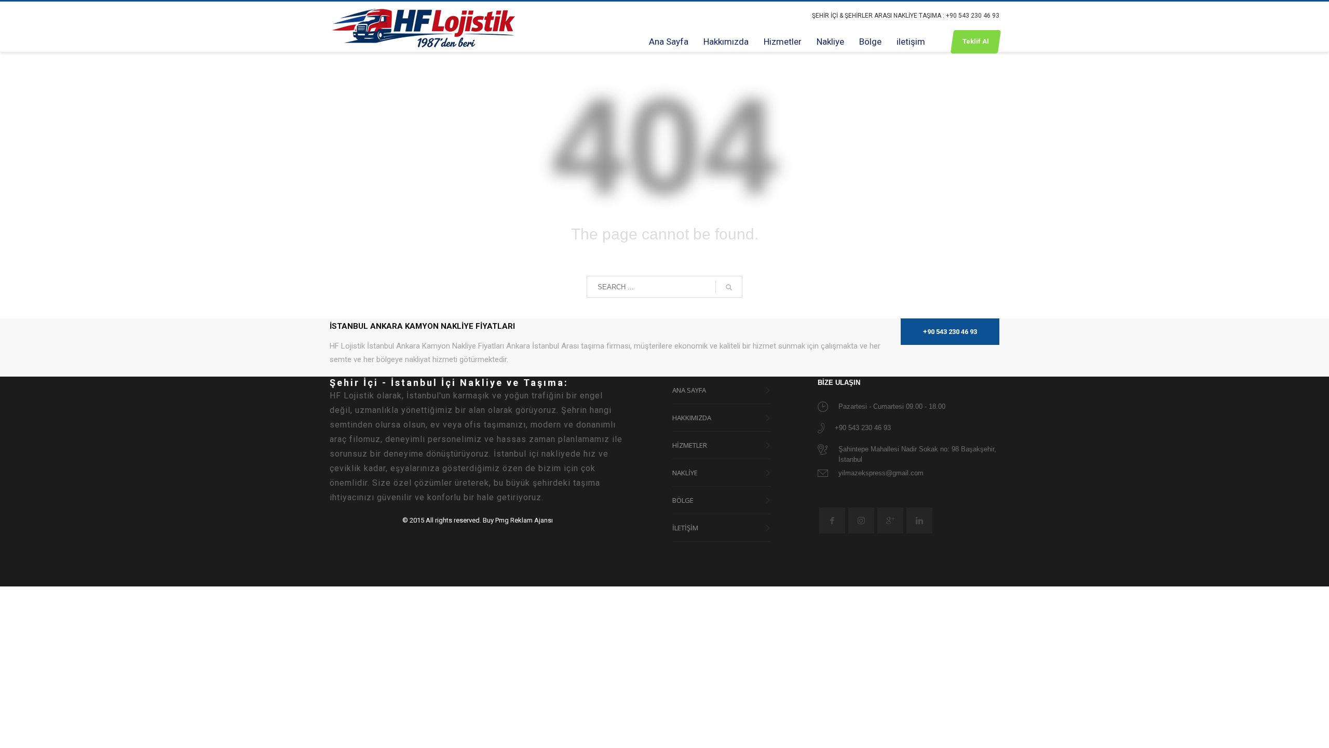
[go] (728, 287)
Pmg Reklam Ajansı (524, 520)
